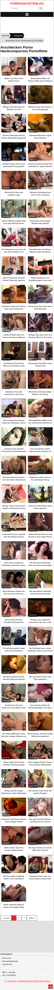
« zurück (6, 918)
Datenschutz (6, 958)
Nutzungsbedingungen (10, 961)
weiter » (32, 918)
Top (51, 986)
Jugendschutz (7, 964)
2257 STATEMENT (9, 975)
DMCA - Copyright (8, 972)
